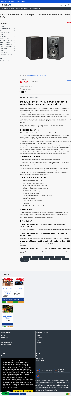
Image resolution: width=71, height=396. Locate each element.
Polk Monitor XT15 (34, 258)
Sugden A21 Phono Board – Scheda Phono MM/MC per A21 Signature (7, 317)
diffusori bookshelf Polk (49, 257)
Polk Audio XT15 (65, 258)
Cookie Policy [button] (13, 387)
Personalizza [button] (18, 391)
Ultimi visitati (6, 274)
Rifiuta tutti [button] (8, 391)
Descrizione (24, 98)
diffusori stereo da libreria (55, 258)
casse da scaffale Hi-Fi (60, 257)
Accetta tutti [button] (28, 391)
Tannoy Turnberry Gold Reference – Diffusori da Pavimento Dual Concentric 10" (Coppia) (7, 291)
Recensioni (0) (33, 98)
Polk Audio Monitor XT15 (38, 257)
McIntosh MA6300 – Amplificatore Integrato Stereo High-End (19, 290)
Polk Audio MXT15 (27, 257)
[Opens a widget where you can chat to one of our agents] (5, 393)
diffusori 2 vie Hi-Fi (24, 260)
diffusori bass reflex (25, 258)
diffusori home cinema (43, 258)
